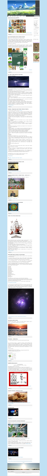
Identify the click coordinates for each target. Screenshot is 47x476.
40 (15, 461)
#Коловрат (20, 110)
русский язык (35, 29)
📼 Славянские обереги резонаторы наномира (15, 202)
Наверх (23, 462)
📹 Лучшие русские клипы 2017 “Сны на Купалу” (16, 447)
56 (27, 461)
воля (34, 22)
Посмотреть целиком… (29, 32)
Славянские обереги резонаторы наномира (14, 211)
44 (18, 461)
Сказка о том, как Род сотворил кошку (14, 215)
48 (21, 461)
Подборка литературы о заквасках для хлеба (15, 390)
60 (30, 461)
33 (10, 461)
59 (29, 461)
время (35, 22)
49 (22, 461)
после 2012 (35, 28)
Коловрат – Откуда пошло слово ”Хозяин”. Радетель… (16, 157)
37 (13, 461)
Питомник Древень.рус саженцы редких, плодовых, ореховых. (36, 62)
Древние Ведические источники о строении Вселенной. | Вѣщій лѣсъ (17, 316)
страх (37, 33)
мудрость (36, 26)
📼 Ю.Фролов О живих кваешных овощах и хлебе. (16, 161)
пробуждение (37, 28)
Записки (10, 106)
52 (24, 461)
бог (35, 20)
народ (37, 26)
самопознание (35, 30)
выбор (37, 22)
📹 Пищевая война (11, 407)
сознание (35, 33)
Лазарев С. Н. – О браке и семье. (13, 198)
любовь (36, 25)
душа (34, 24)
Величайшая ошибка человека (13, 320)
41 (16, 461)
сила (36, 30)
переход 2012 (37, 27)
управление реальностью (36, 35)
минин (34, 26)
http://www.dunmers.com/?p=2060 (12, 282)
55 (26, 461)
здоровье (36, 24)
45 (19, 461)
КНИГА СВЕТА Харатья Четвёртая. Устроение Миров (16, 254)
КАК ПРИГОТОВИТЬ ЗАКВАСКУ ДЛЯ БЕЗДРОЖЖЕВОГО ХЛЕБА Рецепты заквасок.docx (19, 402)
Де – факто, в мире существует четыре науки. (15, 74)
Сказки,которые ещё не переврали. (13, 17)
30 (8, 461)
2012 (34, 20)
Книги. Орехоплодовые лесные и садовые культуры (16, 36)
